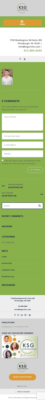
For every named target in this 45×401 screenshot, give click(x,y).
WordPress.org (8, 277)
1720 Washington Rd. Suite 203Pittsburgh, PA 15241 (23, 299)
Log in (4, 257)
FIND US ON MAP (23, 392)
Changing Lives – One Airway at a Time (15, 327)
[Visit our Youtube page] (30, 314)
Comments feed (8, 270)
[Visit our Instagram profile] (18, 314)
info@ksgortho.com (29, 46)
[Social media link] (22, 314)
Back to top (22, 386)
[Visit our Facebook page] (15, 314)
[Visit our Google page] (26, 314)
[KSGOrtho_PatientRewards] (20, 347)
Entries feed (7, 263)
